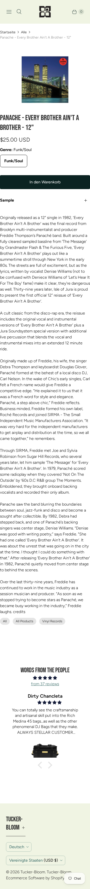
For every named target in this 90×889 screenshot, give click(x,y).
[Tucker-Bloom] (45, 11)
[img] (45, 678)
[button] (41, 765)
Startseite (8, 32)
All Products (24, 621)
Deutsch (16, 846)
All (5, 621)
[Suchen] (19, 12)
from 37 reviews (45, 683)
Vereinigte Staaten (33, 860)
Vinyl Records (52, 621)
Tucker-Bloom (32, 872)
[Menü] (9, 12)
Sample (7, 200)
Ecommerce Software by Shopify (35, 878)
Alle (24, 32)
